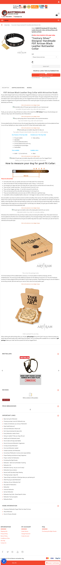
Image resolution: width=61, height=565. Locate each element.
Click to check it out (46, 75)
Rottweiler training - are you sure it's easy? (14, 467)
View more (6, 399)
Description (5, 87)
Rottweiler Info (7, 465)
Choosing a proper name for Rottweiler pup (14, 421)
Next (58, 370)
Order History (24, 531)
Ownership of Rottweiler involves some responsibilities (17, 453)
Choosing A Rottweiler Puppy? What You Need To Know (17, 509)
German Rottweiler (8, 492)
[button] (58, 20)
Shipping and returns (18, 87)
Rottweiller (6, 487)
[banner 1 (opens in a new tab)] (30, 370)
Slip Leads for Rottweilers (10, 484)
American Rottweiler (9, 489)
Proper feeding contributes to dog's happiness (15, 455)
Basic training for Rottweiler (10, 419)
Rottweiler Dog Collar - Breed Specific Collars (15, 494)
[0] (57, 16)
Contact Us (18, 16)
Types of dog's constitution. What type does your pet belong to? (19, 477)
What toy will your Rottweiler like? (12, 482)
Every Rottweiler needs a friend (11, 433)
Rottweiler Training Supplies (11, 497)
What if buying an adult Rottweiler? (12, 479)
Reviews (29, 87)
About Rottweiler (8, 511)
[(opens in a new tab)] (30, 107)
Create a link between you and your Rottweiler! (15, 423)
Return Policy (4, 536)
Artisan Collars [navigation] (7, 25)
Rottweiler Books (8, 499)
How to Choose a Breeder (10, 514)
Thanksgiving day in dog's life (11, 475)
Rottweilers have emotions (10, 470)
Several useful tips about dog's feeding (13, 472)
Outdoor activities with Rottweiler (12, 450)
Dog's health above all (9, 426)
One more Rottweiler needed (11, 448)
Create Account (25, 536)
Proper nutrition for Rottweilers (11, 458)
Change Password (25, 533)
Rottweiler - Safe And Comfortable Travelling (15, 462)
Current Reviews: (36, 77)
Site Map (3, 540)
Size (33, 54)
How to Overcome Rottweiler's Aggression (14, 443)
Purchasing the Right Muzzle (11, 460)
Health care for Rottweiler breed (12, 438)
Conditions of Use (5, 538)
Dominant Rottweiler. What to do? (12, 428)
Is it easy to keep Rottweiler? (11, 445)
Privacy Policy (4, 533)
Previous (2, 370)
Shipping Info (4, 531)
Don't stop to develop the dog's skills (13, 431)
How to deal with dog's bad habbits (12, 440)
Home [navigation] (2, 25)
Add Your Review (46, 77)
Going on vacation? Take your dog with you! (14, 436)
